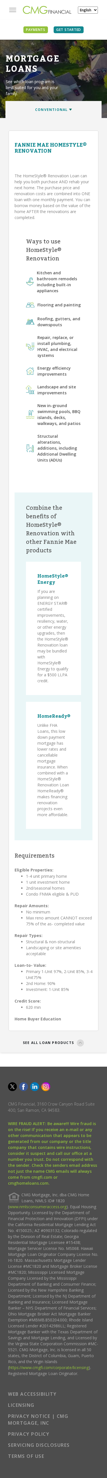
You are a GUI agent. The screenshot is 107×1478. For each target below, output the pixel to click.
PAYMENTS (35, 29)
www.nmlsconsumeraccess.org (37, 1206)
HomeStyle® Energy (52, 579)
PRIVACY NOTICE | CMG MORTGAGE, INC (38, 1419)
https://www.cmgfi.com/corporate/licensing (49, 1367)
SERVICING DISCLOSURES (39, 1445)
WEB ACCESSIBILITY (32, 1394)
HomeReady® (53, 716)
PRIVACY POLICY (28, 1434)
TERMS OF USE (26, 1456)
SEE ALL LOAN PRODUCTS (48, 1042)
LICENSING (21, 1405)
